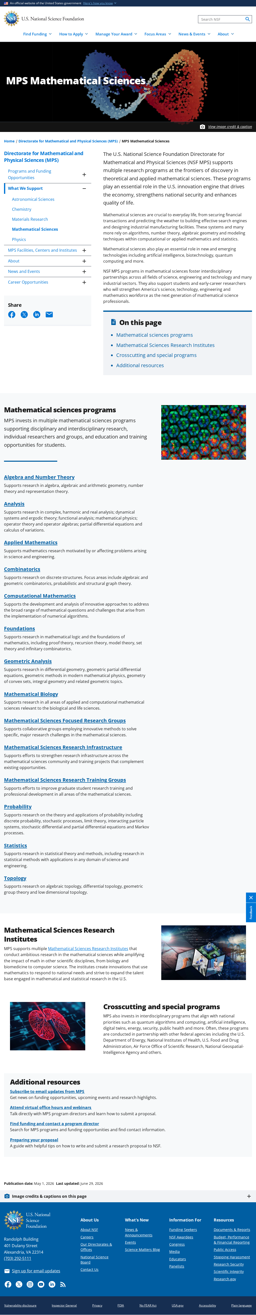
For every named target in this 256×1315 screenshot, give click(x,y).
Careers (87, 1237)
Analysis (14, 503)
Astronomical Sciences (33, 199)
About (14, 261)
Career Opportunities (28, 282)
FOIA (121, 1305)
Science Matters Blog (142, 1249)
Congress (177, 1244)
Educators (177, 1259)
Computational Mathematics (40, 595)
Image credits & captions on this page (49, 1196)
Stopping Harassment (232, 1257)
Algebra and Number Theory (39, 476)
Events (130, 1242)
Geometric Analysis (28, 661)
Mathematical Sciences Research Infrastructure (63, 747)
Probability (18, 806)
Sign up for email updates (36, 1271)
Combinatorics (22, 568)
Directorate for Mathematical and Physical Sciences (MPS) (68, 141)
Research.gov (225, 1279)
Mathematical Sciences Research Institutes (165, 344)
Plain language (241, 1305)
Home (9, 141)
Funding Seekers (183, 1229)
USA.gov (178, 1305)
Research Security (229, 1264)
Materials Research (30, 219)
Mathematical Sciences (35, 229)
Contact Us (89, 1269)
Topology (15, 878)
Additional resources (140, 365)
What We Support (25, 188)
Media (174, 1251)
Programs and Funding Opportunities (29, 174)
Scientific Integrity (229, 1271)
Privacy (97, 1305)
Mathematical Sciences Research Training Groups (65, 779)
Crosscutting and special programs (156, 354)
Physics (19, 239)
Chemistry (21, 209)
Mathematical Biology (31, 693)
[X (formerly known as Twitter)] (19, 1284)
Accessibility (207, 1305)
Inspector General (64, 1305)
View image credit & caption (230, 126)
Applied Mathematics (31, 542)
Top (245, 1164)
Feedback (251, 912)
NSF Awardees (181, 1237)
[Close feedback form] (251, 897)
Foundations (19, 628)
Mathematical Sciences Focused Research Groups (65, 720)
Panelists (176, 1266)
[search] (248, 19)
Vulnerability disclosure (20, 1305)
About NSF (89, 1229)
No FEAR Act (148, 1305)
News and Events (24, 271)
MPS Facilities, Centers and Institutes (42, 250)
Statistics (15, 845)
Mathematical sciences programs (154, 334)
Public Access (225, 1249)
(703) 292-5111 (17, 1258)
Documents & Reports (232, 1229)
